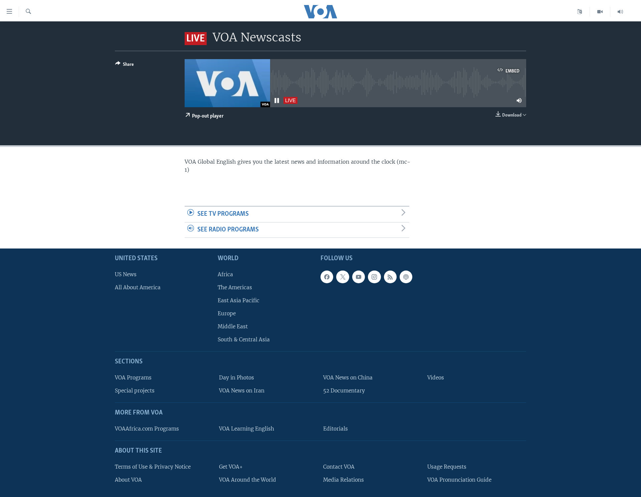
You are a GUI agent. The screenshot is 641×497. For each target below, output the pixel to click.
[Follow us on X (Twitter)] (342, 277)
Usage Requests (446, 467)
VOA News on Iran (241, 390)
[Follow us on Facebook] (326, 277)
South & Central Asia (244, 340)
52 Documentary (344, 390)
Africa (225, 274)
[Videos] (600, 12)
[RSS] (390, 277)
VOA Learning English (246, 429)
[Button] (124, 65)
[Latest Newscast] (620, 12)
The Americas (235, 287)
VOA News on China (348, 377)
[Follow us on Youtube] (358, 277)
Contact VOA (339, 467)
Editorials (335, 429)
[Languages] (580, 12)
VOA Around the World (247, 480)
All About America (138, 287)
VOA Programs (133, 377)
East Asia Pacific (238, 300)
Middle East (233, 326)
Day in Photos (236, 377)
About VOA (128, 480)
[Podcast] (406, 277)
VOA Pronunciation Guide (459, 480)
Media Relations (343, 480)
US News (126, 274)
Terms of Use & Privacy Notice (153, 467)
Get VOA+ (231, 467)
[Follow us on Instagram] (374, 277)
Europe (227, 313)
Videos (435, 377)
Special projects (135, 390)
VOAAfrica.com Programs (147, 429)
